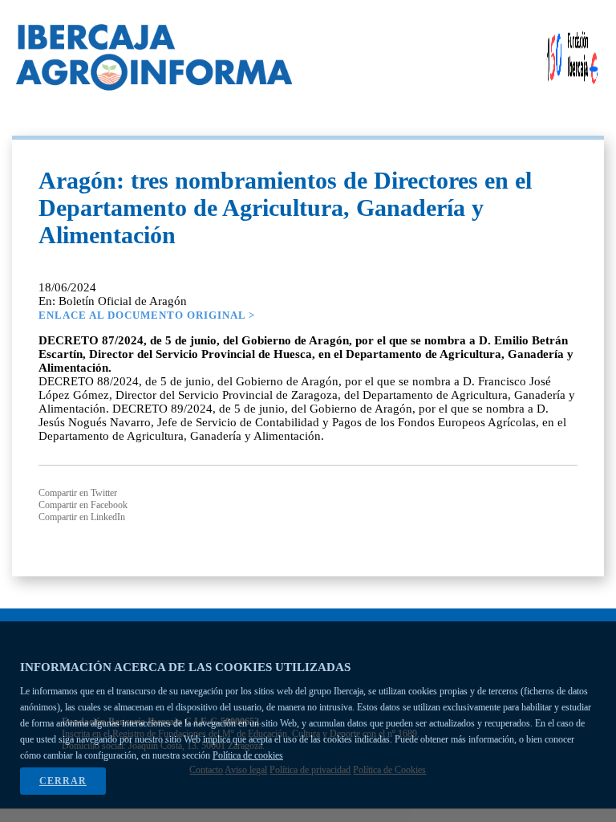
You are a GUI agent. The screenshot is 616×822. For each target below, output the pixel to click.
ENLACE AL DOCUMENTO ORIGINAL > (146, 315)
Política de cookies (248, 755)
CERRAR (63, 781)
